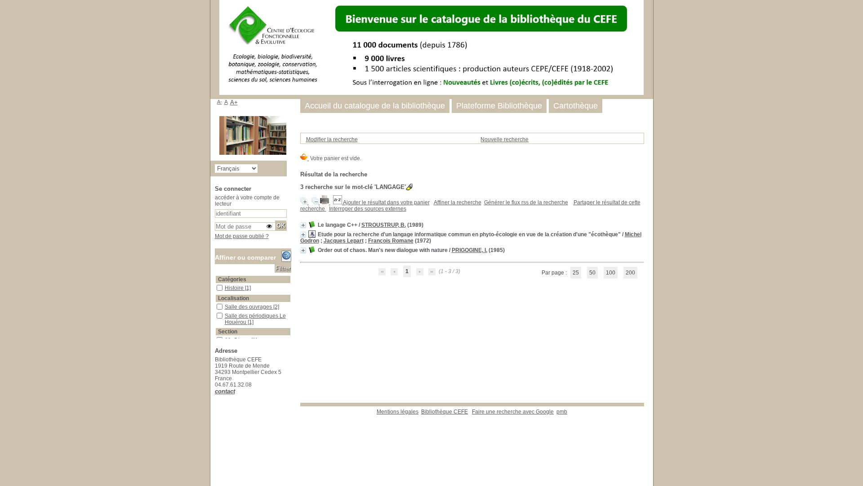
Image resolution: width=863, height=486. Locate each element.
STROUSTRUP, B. (383, 225)
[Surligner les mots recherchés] (409, 187)
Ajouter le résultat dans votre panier (386, 202)
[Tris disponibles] (338, 202)
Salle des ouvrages (249, 307)
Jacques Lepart (344, 241)
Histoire (235, 288)
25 (576, 273)
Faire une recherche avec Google (513, 412)
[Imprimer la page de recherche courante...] (325, 202)
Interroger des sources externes (367, 209)
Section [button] (227, 331)
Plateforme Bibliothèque (499, 105)
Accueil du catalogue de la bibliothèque (375, 105)
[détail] (303, 225)
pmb (561, 412)
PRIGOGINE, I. (469, 250)
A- (219, 101)
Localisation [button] (233, 298)
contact (225, 391)
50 (592, 273)
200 (630, 273)
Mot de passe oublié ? (242, 236)
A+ (234, 102)
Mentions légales (397, 412)
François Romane (391, 241)
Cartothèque (575, 105)
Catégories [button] (232, 279)
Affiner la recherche (457, 202)
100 (610, 273)
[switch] (269, 226)
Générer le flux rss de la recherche (526, 202)
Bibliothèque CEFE (444, 412)
